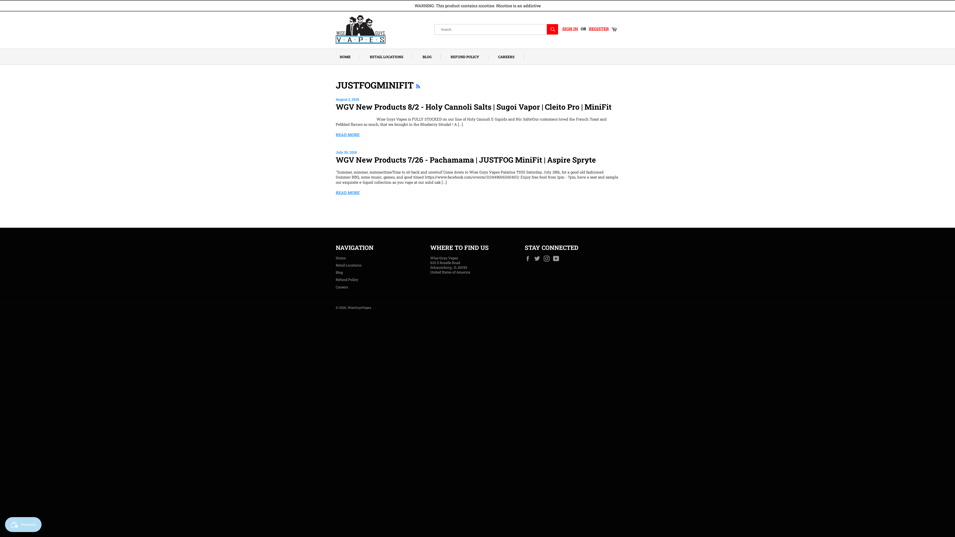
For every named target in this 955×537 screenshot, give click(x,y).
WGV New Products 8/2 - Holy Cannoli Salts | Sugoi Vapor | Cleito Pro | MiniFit (474, 107)
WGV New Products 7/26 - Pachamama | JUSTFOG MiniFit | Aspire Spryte (466, 160)
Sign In (570, 28)
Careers (506, 56)
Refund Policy (465, 56)
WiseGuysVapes (359, 308)
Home (345, 56)
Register (599, 28)
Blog (427, 56)
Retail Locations (386, 56)
